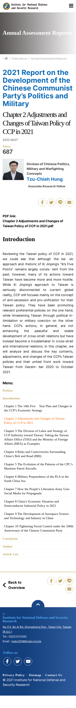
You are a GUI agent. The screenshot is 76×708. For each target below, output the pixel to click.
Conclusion (10, 538)
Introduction (11, 398)
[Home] (6, 58)
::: (4, 58)
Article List (10, 554)
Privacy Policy (14, 675)
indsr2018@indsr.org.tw (26, 641)
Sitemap (35, 675)
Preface (8, 390)
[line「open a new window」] (60, 202)
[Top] (38, 606)
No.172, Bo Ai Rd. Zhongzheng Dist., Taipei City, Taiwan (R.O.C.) (37, 629)
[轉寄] (69, 202)
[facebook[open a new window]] (7, 661)
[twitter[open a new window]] (18, 661)
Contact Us (53, 675)
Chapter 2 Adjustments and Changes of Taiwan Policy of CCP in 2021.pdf (33, 223)
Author (8, 546)
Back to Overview (16, 585)
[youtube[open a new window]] (28, 661)
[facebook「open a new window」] (42, 202)
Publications (19, 58)
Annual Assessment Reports (48, 58)
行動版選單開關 (71, 6)
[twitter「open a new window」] (51, 202)
